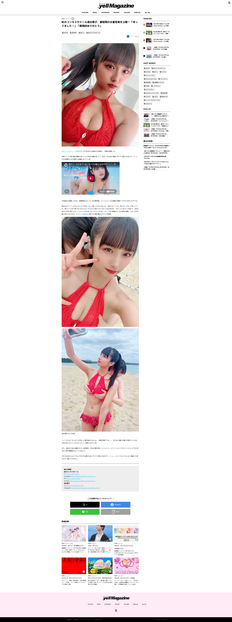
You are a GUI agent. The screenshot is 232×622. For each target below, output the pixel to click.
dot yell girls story (151, 79)
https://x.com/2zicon (72, 474)
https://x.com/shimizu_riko (74, 486)
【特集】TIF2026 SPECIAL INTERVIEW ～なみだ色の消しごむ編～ (156, 168)
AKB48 (147, 86)
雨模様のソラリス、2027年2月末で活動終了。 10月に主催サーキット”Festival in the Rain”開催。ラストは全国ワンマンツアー (74, 550)
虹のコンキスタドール (94, 33)
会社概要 (68, 619)
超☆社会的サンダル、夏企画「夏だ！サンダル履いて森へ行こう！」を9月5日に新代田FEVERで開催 (100, 582)
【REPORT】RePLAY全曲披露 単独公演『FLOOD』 (154, 157)
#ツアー (70, 545)
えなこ (156, 96)
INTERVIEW (105, 12)
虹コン (82, 33)
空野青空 (148, 82)
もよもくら (149, 104)
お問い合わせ (98, 619)
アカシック (65, 578)
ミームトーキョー (125, 578)
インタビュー (156, 86)
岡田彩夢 (165, 93)
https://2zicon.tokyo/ (73, 479)
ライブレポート (150, 89)
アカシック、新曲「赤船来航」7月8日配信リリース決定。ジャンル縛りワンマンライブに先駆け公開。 (74, 582)
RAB (90, 545)
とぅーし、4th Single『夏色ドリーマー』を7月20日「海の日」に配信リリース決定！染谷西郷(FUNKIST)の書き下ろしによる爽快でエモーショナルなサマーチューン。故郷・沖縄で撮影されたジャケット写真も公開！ (100, 550)
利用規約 (75, 619)
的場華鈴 (85, 214)
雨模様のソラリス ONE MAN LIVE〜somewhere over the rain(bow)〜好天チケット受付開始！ (126, 553)
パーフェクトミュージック (127, 545)
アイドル (164, 72)
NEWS (95, 12)
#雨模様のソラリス (79, 545)
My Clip (147, 12)
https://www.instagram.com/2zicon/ (83, 476)
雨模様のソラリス (119, 548)
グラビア (148, 96)
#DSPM (66, 33)
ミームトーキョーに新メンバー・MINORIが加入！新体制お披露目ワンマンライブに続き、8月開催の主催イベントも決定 (126, 582)
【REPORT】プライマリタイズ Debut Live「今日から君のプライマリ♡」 (155, 163)
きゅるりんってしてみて (152, 93)
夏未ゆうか (165, 96)
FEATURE (85, 12)
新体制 (133, 578)
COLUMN (127, 12)
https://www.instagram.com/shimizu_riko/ (85, 488)
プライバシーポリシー (86, 619)
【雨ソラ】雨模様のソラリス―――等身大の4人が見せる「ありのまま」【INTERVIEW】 (156, 152)
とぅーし (96, 545)
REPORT (117, 12)
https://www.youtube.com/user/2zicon (82, 481)
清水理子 (74, 33)
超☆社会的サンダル (107, 578)
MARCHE (137, 12)
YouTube (148, 72)
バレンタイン (163, 79)
